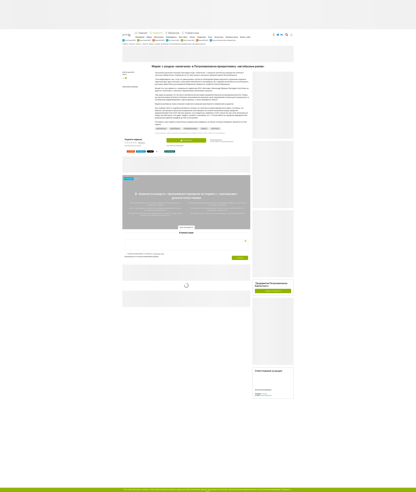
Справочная (201, 37)
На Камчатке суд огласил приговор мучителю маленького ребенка (217, 213)
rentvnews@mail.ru (266, 395)
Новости (158, 33)
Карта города (159, 37)
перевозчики (190, 129)
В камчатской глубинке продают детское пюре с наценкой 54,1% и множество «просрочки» (218, 209)
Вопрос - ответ (245, 37)
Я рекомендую (187, 140)
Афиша (149, 37)
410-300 (264, 394)
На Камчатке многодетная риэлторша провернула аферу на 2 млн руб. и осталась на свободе (217, 204)
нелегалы (175, 129)
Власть (124, 74)
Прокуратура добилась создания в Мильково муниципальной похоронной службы (155, 204)
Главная (142, 33)
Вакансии (173, 33)
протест (215, 129)
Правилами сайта (158, 254)
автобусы (161, 129)
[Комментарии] (126, 78)
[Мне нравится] (123, 78)
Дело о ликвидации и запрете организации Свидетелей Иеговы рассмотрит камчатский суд (155, 209)
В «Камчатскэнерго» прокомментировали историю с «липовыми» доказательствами (186, 196)
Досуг (210, 37)
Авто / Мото (183, 37)
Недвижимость (171, 37)
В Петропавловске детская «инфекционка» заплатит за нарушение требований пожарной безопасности (155, 214)
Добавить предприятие (273, 291)
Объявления (139, 37)
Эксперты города (232, 37)
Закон (137, 179)
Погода (192, 37)
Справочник (192, 33)
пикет (204, 129)
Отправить (240, 258)
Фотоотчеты (218, 37)
